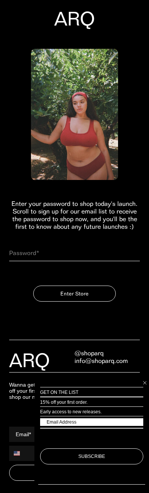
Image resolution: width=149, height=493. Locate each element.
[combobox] (21, 453)
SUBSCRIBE (91, 456)
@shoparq (89, 353)
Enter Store (74, 294)
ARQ (74, 18)
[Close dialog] (145, 383)
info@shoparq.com (101, 361)
